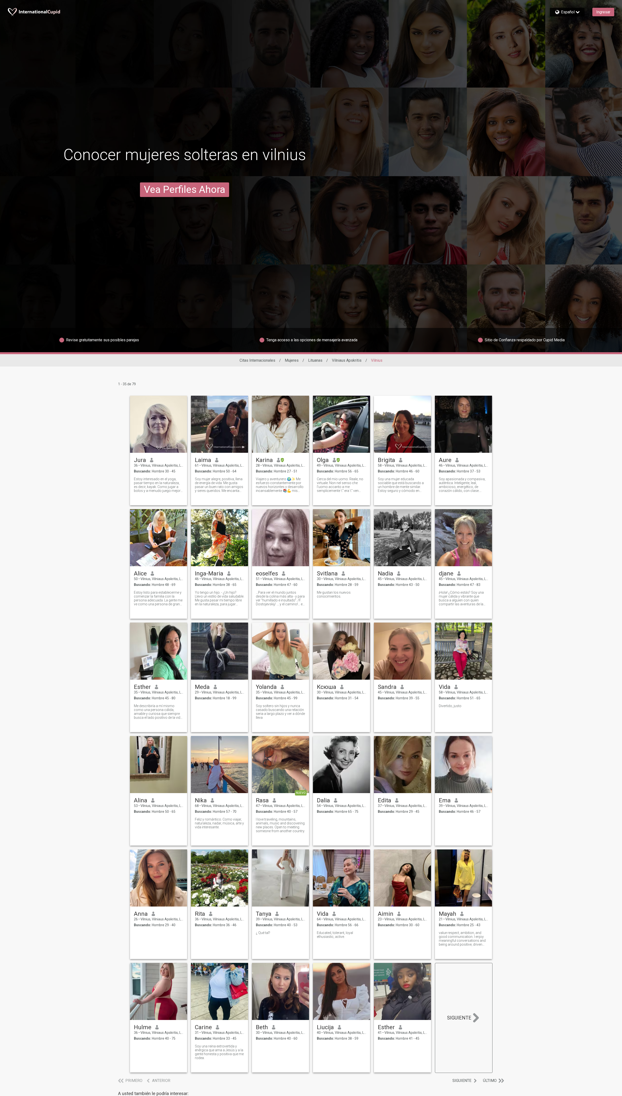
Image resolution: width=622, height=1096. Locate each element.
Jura (140, 460)
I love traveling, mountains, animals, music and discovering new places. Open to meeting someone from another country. (280, 825)
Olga (323, 460)
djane (446, 573)
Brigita (386, 460)
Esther (142, 687)
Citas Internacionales (257, 360)
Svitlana (327, 573)
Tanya (263, 913)
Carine (203, 1027)
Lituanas (315, 360)
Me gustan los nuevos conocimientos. (334, 594)
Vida (444, 687)
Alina (140, 800)
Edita (384, 800)
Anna (141, 913)
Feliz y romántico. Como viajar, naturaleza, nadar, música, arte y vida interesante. (219, 823)
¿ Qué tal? (263, 933)
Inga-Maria (209, 573)
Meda (202, 687)
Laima (203, 460)
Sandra (387, 687)
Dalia (323, 800)
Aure (445, 460)
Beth (262, 1027)
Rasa (262, 800)
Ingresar (603, 12)
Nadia (385, 573)
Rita (200, 913)
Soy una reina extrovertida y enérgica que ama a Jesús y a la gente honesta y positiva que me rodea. (219, 1052)
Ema (445, 800)
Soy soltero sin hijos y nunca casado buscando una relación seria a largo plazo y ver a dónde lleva (280, 711)
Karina (264, 460)
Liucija (325, 1027)
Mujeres (292, 360)
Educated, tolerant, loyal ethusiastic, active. (335, 935)
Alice (140, 573)
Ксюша (326, 687)
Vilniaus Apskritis (347, 360)
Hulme (142, 1027)
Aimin (385, 913)
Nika (201, 800)
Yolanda (266, 687)
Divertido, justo (450, 706)
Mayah (447, 913)
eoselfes (267, 573)
